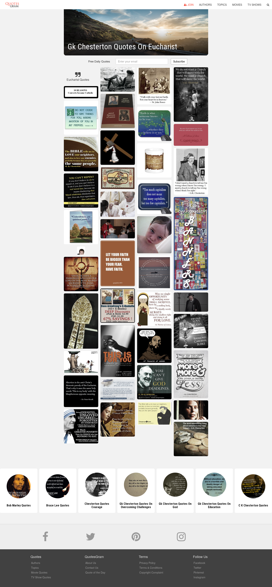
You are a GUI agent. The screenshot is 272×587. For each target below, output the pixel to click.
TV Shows (254, 4)
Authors (205, 4)
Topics (222, 4)
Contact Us (91, 567)
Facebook (199, 563)
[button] (268, 4)
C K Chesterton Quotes (214, 505)
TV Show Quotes (41, 577)
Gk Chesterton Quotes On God (136, 505)
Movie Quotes (39, 572)
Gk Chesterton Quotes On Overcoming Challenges (96, 505)
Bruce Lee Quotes (18, 505)
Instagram (199, 577)
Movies (237, 4)
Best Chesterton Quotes (253, 505)
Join (190, 4)
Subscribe (179, 61)
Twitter (197, 567)
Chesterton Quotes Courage (58, 505)
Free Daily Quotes (99, 61)
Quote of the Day (95, 572)
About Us (90, 563)
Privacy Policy (147, 563)
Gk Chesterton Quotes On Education (175, 505)
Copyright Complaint (151, 572)
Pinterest (199, 572)
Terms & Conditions (150, 567)
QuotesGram (12, 4)
